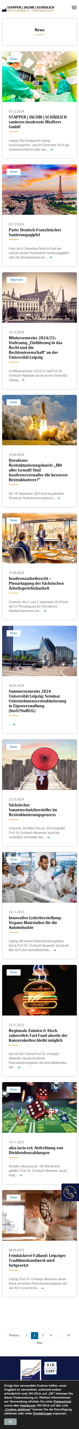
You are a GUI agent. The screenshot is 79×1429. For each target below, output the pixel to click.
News (13, 59)
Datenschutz (62, 1401)
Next (39, 1343)
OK (10, 1421)
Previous (14, 1335)
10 (68, 1335)
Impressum (28, 1405)
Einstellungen (42, 1414)
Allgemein (16, 279)
